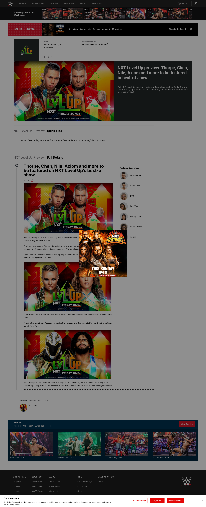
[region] (103, 501)
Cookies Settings (139, 501)
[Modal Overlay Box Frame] (103, 253)
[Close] (202, 500)
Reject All (157, 501)
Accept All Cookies (175, 501)
